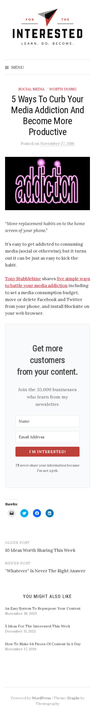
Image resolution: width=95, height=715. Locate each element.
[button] (47, 183)
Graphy (73, 698)
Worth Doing (63, 89)
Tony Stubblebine (23, 278)
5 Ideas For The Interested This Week (37, 626)
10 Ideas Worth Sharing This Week (40, 550)
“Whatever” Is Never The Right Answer (45, 571)
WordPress (41, 698)
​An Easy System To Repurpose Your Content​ (43, 608)
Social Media (31, 89)
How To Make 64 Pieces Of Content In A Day (43, 644)
